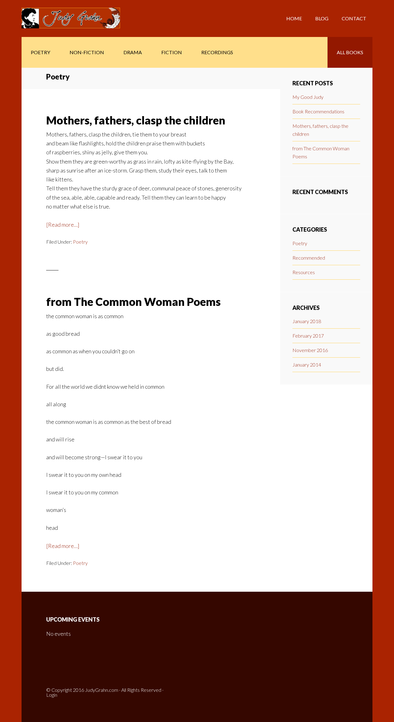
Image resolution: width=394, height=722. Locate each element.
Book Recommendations (318, 111)
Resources (303, 272)
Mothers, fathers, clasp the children (135, 120)
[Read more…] (62, 225)
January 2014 (306, 364)
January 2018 (306, 321)
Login (51, 695)
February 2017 (308, 336)
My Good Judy (308, 97)
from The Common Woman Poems (133, 301)
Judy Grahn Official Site (71, 18)
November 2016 (310, 350)
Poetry (80, 242)
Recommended (308, 258)
